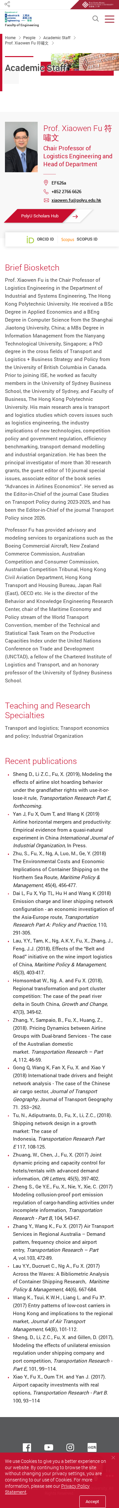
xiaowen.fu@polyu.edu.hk (76, 200)
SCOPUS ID (87, 239)
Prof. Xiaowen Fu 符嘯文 (27, 43)
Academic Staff (57, 37)
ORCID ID (45, 239)
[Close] (113, 1457)
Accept (92, 1501)
